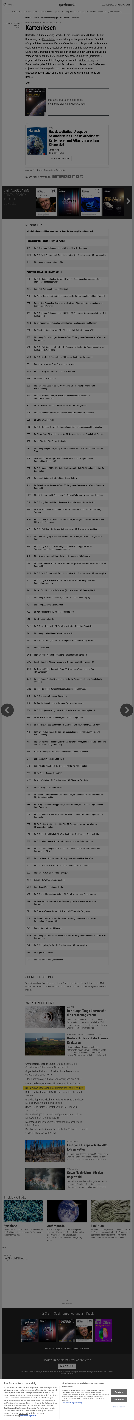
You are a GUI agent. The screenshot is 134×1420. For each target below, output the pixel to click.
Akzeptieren (119, 1392)
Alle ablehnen (119, 1400)
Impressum (32, 1416)
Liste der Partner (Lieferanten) (72, 1403)
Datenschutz (24, 1416)
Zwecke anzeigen (119, 1407)
